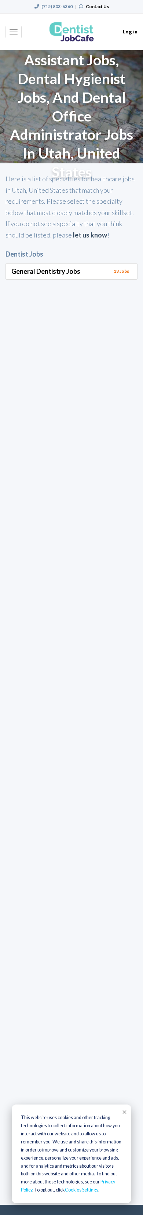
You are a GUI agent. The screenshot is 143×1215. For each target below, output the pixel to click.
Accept (124, 1112)
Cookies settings (81, 1190)
